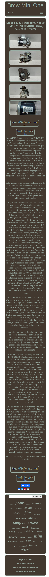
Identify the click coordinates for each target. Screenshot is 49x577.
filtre (27, 513)
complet (23, 546)
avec (20, 532)
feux (34, 541)
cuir (40, 541)
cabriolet (29, 531)
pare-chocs (16, 528)
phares (28, 504)
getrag (38, 508)
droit (11, 508)
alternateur (37, 514)
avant (36, 503)
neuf (25, 527)
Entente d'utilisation (25, 571)
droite (22, 537)
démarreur (35, 528)
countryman (20, 518)
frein (15, 546)
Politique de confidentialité (25, 567)
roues (30, 537)
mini (38, 536)
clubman (12, 541)
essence (19, 508)
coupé (28, 507)
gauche (13, 536)
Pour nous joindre (25, 563)
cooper (19, 522)
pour (19, 503)
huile (33, 545)
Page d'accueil (25, 559)
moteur (16, 512)
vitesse (21, 541)
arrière (33, 523)
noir (28, 540)
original (25, 549)
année (11, 504)
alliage (12, 531)
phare (39, 531)
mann (32, 517)
